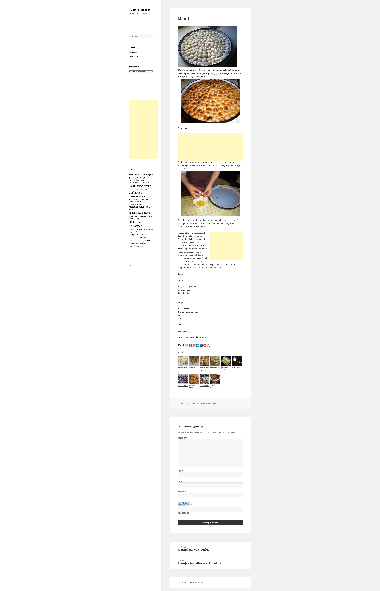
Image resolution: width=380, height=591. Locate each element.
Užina (142, 244)
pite (146, 189)
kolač (147, 182)
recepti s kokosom (135, 202)
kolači (132, 186)
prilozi (146, 199)
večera (147, 243)
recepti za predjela (136, 229)
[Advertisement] (143, 129)
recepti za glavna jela (139, 206)
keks (140, 182)
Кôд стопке (183, 513)
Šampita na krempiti (224, 368)
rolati (140, 238)
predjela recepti (140, 199)
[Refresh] (192, 503)
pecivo (132, 189)
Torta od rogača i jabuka (215, 386)
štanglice (143, 246)
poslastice (135, 193)
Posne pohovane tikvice (215, 368)
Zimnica (131, 246)
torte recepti (134, 243)
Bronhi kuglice (236, 367)
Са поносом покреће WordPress (190, 582)
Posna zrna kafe (182, 385)
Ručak (145, 238)
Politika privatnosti (136, 56)
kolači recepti (144, 185)
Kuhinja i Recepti (140, 10)
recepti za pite (134, 218)
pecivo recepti (139, 189)
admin (196, 403)
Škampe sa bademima (192, 386)
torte (147, 240)
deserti (131, 174)
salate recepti (141, 241)
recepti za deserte (135, 204)
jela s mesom (141, 180)
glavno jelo (132, 180)
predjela (132, 199)
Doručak (138, 174)
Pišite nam (133, 52)
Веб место (182, 491)
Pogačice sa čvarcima (192, 368)
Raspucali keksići (204, 385)
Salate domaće (133, 241)
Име (180, 471)
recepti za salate (134, 232)
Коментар (183, 438)
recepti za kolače (139, 212)
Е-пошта (182, 481)
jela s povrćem (133, 183)
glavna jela (147, 174)
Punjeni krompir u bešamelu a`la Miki (204, 369)
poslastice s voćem (138, 196)
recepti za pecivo (145, 216)
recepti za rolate (148, 229)
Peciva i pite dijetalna (210, 403)
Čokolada (137, 246)
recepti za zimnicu (133, 237)
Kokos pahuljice (182, 367)
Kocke (143, 183)
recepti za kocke (133, 209)
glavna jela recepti (137, 177)
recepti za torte (137, 234)
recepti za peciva (133, 216)
